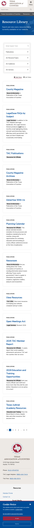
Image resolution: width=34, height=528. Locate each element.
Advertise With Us (15, 200)
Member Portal (8, 493)
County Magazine (14, 89)
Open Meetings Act (15, 321)
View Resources (14, 297)
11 (24, 430)
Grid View (19, 77)
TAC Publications (14, 153)
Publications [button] (10, 52)
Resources (26, 14)
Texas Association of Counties (10, 14)
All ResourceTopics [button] (12, 58)
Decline (17, 524)
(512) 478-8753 (13, 470)
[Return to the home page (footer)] (17, 448)
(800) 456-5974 (15, 479)
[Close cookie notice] (30, 504)
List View (28, 77)
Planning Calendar (15, 223)
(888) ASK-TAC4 (22, 474)
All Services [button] (10, 70)
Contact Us (6, 497)
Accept (17, 518)
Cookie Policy (18, 509)
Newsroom (11, 260)
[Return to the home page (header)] (4, 3)
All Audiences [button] (10, 64)
